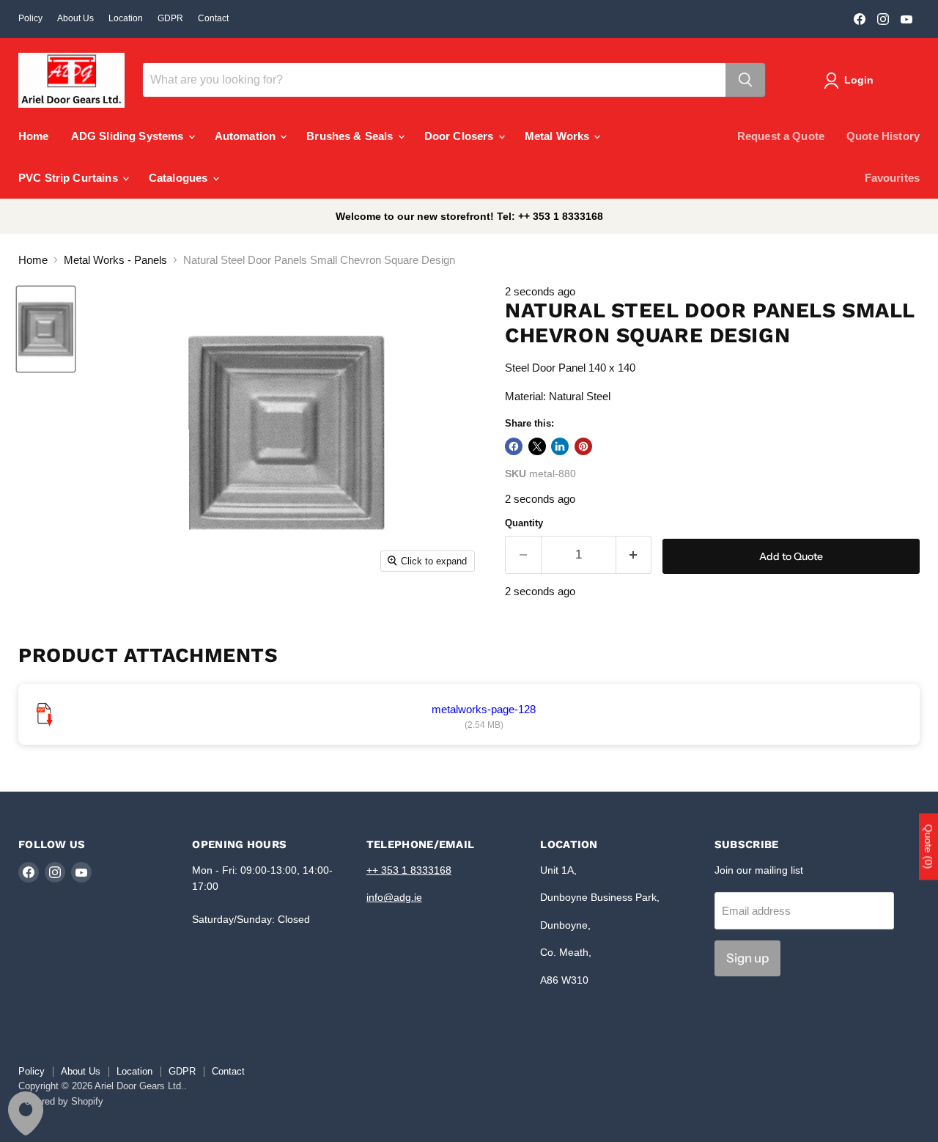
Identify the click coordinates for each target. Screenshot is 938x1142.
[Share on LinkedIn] (560, 446)
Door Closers (460, 136)
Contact (213, 18)
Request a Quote (780, 136)
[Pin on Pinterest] (583, 446)
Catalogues (180, 178)
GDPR (170, 18)
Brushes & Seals (351, 136)
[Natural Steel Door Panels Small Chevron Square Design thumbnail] (46, 329)
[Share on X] (537, 446)
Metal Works (559, 136)
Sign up (747, 958)
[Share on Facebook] (513, 446)
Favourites (892, 178)
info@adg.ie (394, 897)
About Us (75, 18)
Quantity (524, 522)
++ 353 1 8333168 (408, 870)
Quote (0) (928, 847)
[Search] (745, 80)
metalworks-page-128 (484, 709)
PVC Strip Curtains (69, 178)
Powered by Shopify (60, 1101)
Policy (30, 18)
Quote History (883, 136)
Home (33, 136)
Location (125, 18)
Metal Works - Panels (115, 260)
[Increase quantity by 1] (634, 554)
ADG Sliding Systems (129, 136)
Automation (247, 136)
